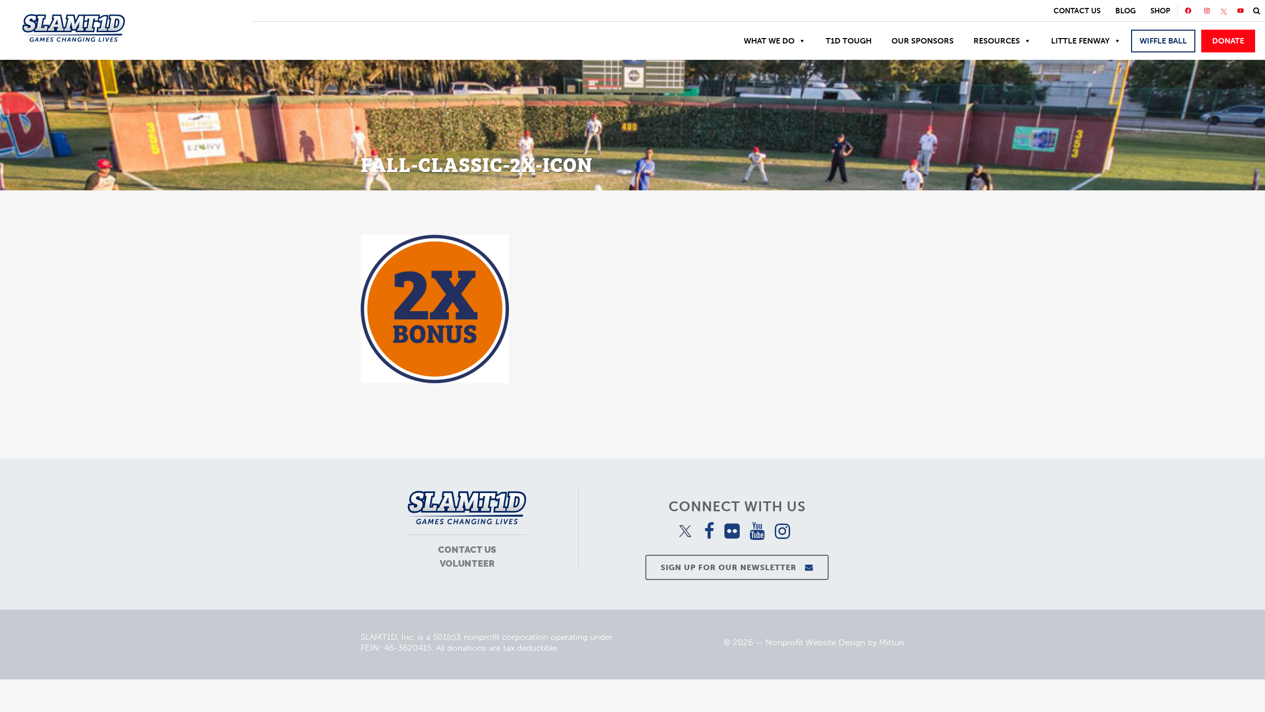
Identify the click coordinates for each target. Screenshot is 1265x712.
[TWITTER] (1224, 11)
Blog (1125, 10)
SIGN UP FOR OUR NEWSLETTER (729, 567)
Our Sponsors (922, 40)
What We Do (769, 40)
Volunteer (467, 563)
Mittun (891, 642)
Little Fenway (1080, 40)
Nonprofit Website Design (815, 642)
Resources (996, 40)
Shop (1160, 10)
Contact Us (1077, 10)
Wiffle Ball (1163, 40)
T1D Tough (849, 40)
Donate (1228, 40)
